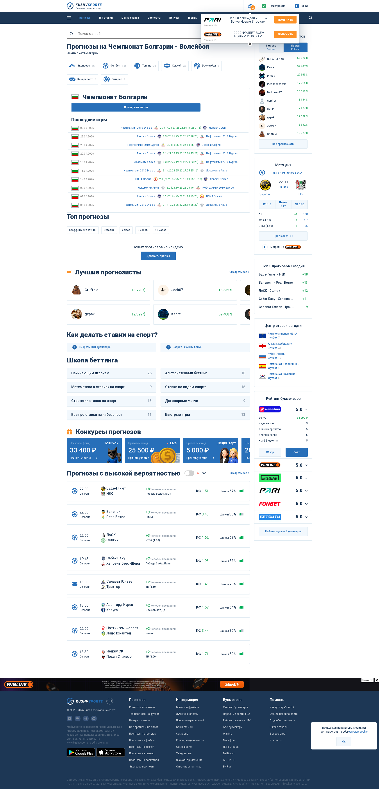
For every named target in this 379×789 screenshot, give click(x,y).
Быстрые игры (205, 415)
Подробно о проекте (282, 720)
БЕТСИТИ (228, 760)
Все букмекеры (232, 727)
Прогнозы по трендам (142, 733)
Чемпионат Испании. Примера (283, 364)
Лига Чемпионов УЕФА (287, 172)
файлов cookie (358, 731)
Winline (227, 733)
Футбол (119, 65)
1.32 (305, 225)
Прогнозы (84, 17)
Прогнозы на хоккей (141, 746)
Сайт (296, 452)
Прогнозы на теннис (141, 753)
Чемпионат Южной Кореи (283, 374)
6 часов (143, 230)
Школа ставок (278, 727)
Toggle (189, 473)
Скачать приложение (189, 760)
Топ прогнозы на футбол (144, 713)
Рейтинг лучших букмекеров (283, 531)
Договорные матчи (205, 401)
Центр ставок (130, 17)
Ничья (283, 204)
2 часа (126, 230)
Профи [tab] (295, 47)
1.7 (306, 220)
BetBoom (228, 753)
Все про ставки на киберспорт (111, 415)
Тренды (192, 17)
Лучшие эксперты (187, 713)
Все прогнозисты (283, 144)
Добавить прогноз (158, 256)
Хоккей (179, 65)
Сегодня (109, 230)
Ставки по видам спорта (205, 387)
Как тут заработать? (282, 707)
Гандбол (118, 79)
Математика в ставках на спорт (111, 387)
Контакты (276, 740)
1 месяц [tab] (271, 47)
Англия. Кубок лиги (280, 343)
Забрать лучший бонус (185, 347)
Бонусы (174, 17)
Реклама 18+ (211, 25)
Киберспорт (86, 79)
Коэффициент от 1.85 (82, 230)
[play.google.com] (81, 752)
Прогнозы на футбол (142, 740)
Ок (344, 741)
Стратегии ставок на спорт (111, 401)
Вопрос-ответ (278, 733)
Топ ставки (106, 17)
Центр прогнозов (139, 720)
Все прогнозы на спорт (143, 727)
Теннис (149, 65)
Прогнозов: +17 (283, 236)
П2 (299, 204)
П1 (267, 204)
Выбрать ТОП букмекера (92, 347)
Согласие (182, 733)
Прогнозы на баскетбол (144, 760)
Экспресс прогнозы (141, 766)
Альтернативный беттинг (205, 373)
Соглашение (184, 746)
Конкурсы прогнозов (142, 707)
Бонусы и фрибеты (187, 707)
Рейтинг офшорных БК (237, 720)
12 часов (160, 230)
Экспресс (86, 65)
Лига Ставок (230, 746)
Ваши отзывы (184, 727)
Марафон (229, 740)
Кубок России (276, 353)
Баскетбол (210, 65)
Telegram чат (184, 753)
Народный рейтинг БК (236, 713)
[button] (250, 6)
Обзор (270, 452)
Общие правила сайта (284, 713)
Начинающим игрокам (111, 373)
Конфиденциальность (190, 740)
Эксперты (154, 17)
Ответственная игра (188, 766)
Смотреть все (238, 272)
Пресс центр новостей (190, 720)
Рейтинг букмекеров (235, 707)
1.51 (305, 214)
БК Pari (227, 766)
